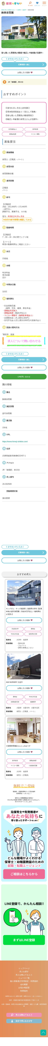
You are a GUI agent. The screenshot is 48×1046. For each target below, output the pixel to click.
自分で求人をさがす (24, 1021)
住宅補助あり (13, 129)
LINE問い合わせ (24, 377)
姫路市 (24, 10)
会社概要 (24, 984)
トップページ (24, 968)
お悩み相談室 (24, 988)
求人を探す (24, 972)
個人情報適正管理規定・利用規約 (24, 981)
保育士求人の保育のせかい (8, 10)
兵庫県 (19, 10)
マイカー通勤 (35, 134)
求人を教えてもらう (24, 975)
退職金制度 (12, 134)
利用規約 (24, 991)
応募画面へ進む (24, 64)
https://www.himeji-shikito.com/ (15, 442)
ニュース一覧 (24, 978)
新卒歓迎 (35, 129)
